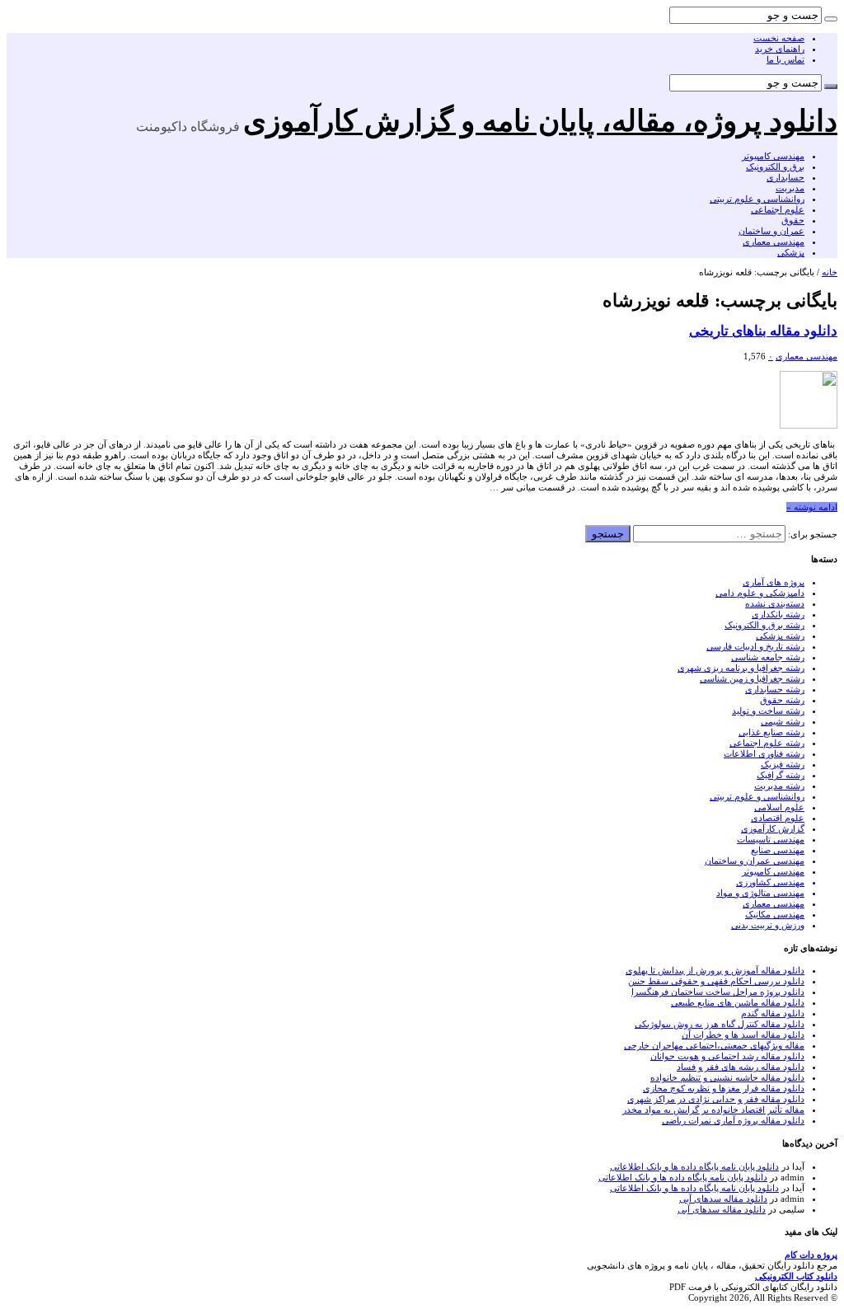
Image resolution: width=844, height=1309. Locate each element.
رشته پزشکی (780, 635)
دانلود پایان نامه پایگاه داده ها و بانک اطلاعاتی (694, 1166)
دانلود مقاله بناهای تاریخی (763, 331)
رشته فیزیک (782, 764)
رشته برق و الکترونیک (764, 625)
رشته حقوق (782, 700)
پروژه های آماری (773, 582)
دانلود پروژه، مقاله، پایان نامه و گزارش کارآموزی (540, 121)
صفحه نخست (778, 38)
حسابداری (785, 177)
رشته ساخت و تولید (768, 710)
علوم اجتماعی (777, 209)
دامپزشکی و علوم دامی (759, 593)
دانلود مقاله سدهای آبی (723, 1198)
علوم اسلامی (779, 807)
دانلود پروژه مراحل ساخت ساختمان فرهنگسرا (717, 992)
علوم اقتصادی (777, 818)
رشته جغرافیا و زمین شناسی (752, 678)
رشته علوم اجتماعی (766, 743)
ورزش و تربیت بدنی (767, 925)
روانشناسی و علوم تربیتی (757, 199)
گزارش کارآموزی (772, 828)
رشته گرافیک (780, 775)
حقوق (792, 220)
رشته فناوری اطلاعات (764, 753)
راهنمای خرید (779, 49)
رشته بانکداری (778, 614)
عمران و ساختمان (771, 231)
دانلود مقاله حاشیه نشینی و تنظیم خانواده (727, 1077)
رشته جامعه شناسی (767, 657)
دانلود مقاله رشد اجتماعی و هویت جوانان (727, 1056)
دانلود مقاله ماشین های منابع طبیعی (737, 1002)
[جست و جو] (830, 18)
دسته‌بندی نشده (774, 603)
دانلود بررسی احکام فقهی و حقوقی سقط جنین (716, 981)
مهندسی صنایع (777, 850)
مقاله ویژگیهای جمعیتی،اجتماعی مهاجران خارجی (714, 1045)
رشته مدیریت (779, 786)
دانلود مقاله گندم (772, 1013)
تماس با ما (785, 59)
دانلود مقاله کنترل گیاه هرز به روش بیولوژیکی (719, 1024)
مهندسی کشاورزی (770, 882)
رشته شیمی (782, 721)
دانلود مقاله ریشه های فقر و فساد (740, 1067)
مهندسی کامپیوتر (773, 156)
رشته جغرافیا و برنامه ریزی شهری (741, 668)
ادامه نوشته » (811, 507)
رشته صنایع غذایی (771, 732)
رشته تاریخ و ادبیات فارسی (755, 646)
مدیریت (790, 188)
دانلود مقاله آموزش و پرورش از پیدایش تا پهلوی (715, 970)
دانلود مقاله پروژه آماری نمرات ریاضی (733, 1120)
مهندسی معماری (773, 241)
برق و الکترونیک (775, 166)
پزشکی (790, 252)
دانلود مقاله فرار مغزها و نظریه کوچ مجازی (723, 1088)
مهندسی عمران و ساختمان (754, 861)
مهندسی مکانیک (774, 914)
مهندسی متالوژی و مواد (760, 893)
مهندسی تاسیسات (770, 839)
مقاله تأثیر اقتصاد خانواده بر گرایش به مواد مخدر (713, 1109)
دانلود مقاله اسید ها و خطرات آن (743, 1034)
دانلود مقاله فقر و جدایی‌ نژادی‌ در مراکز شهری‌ (715, 1099)
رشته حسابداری (774, 689)
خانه (829, 272)
